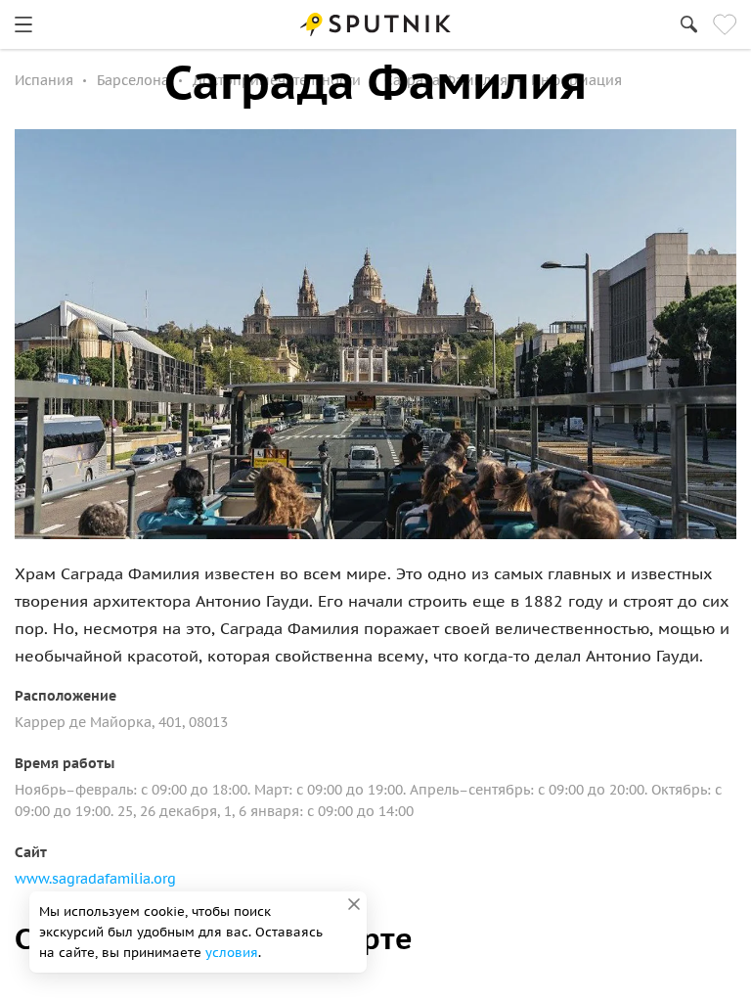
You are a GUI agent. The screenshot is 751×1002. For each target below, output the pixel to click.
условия (231, 952)
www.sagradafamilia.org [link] (95, 879)
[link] (23, 24)
